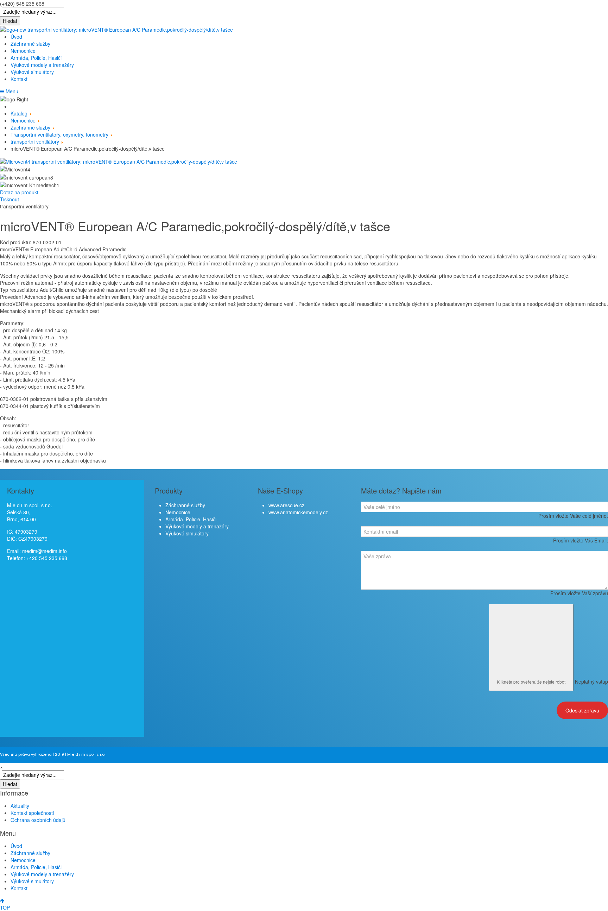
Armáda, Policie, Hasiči (36, 57)
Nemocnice (23, 50)
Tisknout (9, 199)
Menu (11, 91)
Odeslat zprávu (582, 710)
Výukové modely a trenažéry (42, 64)
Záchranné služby (30, 43)
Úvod (16, 36)
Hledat (10, 20)
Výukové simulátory (32, 71)
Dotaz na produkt (19, 192)
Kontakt (19, 78)
